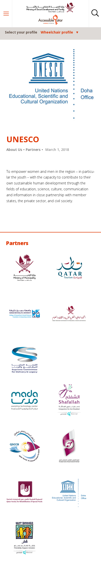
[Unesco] (69, 492)
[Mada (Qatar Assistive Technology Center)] (24, 400)
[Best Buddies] (24, 538)
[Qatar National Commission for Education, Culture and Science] (69, 314)
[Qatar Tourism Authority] (69, 268)
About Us (14, 149)
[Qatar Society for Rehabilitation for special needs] (24, 492)
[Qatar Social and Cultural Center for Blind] (24, 446)
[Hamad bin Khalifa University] (24, 314)
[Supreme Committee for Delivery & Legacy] (24, 360)
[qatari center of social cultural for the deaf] (69, 446)
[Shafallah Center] (69, 400)
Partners (33, 149)
